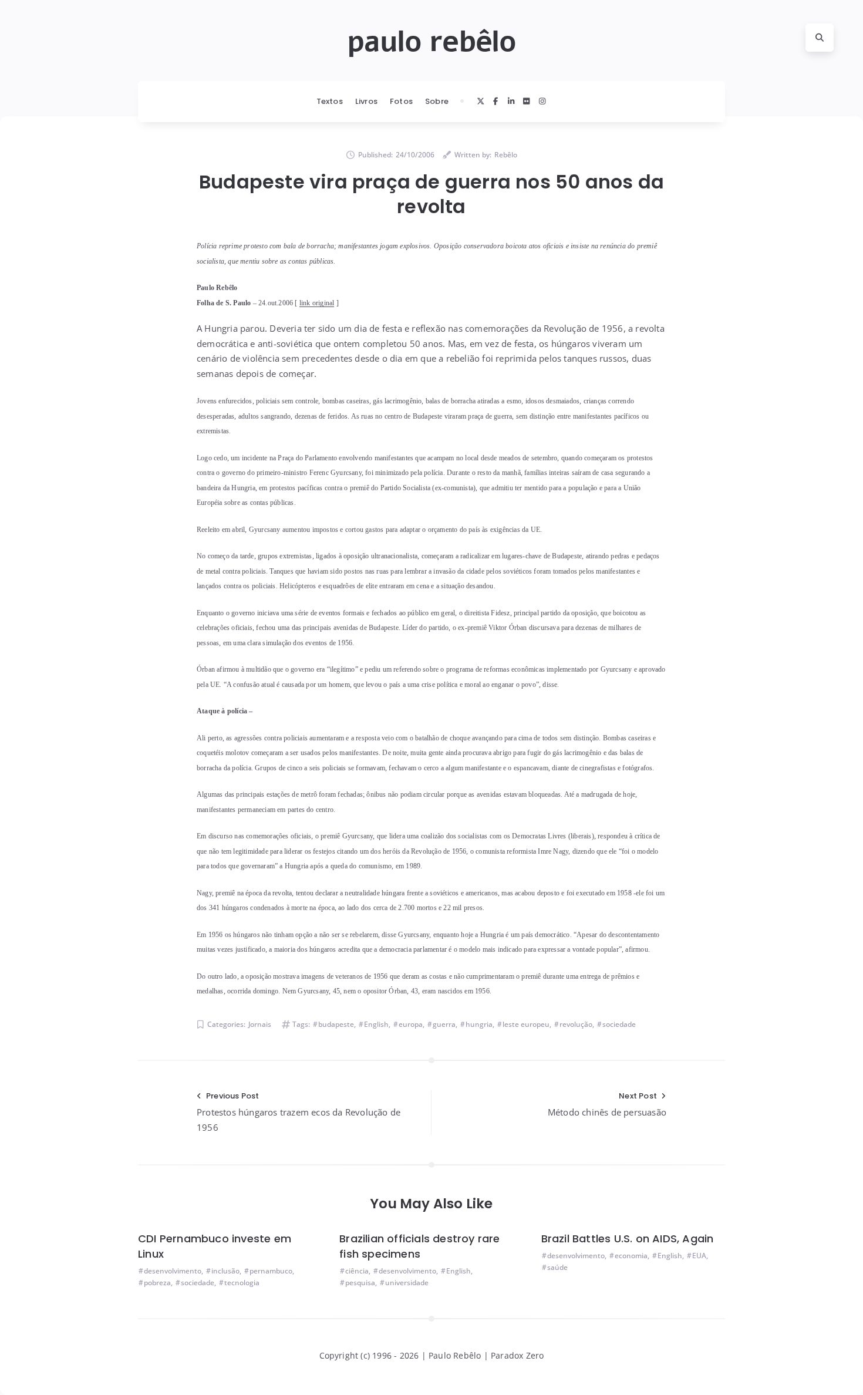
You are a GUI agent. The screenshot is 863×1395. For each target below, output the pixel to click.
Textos (329, 101)
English (376, 1024)
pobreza (157, 1283)
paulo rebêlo (431, 41)
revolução (575, 1024)
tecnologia (241, 1283)
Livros (366, 101)
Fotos (401, 101)
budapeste (336, 1024)
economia (631, 1256)
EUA (699, 1256)
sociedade (619, 1024)
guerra (444, 1024)
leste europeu (526, 1024)
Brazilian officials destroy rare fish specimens (419, 1246)
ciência (357, 1271)
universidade (407, 1283)
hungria (479, 1024)
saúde (557, 1267)
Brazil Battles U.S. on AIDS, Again (627, 1238)
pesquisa (360, 1283)
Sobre (437, 101)
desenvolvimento (172, 1271)
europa (411, 1024)
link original (317, 303)
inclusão (225, 1271)
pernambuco (271, 1271)
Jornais (259, 1024)
